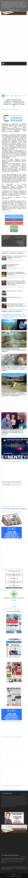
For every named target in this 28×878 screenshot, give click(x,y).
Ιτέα (14, 603)
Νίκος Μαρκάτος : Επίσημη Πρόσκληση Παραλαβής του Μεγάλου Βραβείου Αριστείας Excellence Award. (16, 273)
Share (14, 219)
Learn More (12, 9)
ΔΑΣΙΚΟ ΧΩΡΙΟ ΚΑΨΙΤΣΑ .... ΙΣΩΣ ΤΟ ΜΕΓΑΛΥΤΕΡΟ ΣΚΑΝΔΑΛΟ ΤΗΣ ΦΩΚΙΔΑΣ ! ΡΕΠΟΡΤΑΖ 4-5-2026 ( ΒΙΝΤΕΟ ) (13, 394)
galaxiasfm (12, 876)
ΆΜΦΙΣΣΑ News (14, 874)
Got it (17, 9)
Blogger (19, 876)
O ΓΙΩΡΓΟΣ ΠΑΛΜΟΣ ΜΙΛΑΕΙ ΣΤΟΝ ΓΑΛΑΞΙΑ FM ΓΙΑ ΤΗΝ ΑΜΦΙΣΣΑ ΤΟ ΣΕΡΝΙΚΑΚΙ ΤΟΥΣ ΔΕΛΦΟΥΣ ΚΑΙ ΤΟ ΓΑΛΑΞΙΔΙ (12, 432)
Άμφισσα (14, 600)
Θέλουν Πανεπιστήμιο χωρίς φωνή (14, 297)
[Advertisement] (14, 29)
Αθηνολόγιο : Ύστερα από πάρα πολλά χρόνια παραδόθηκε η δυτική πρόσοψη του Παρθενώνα (16, 257)
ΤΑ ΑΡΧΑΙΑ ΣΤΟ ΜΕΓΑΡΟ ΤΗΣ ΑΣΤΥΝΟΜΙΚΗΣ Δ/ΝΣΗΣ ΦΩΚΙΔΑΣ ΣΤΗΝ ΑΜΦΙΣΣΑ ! (13, 350)
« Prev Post (5, 238)
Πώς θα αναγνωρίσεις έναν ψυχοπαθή (15, 290)
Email (15, 230)
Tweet (14, 216)
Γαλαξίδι (14, 606)
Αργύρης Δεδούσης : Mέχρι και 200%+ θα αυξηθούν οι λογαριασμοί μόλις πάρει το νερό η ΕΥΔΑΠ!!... (13, 316)
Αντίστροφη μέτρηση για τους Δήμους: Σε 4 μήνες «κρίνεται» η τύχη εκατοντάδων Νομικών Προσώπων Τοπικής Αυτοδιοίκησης (16, 305)
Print (15, 226)
